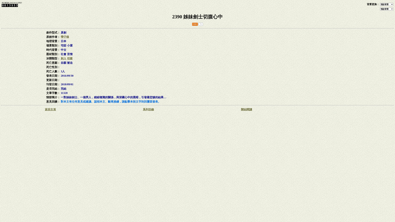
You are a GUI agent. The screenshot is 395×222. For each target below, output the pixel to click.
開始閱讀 (246, 109)
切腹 (70, 58)
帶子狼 (65, 36)
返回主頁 (50, 109)
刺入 (63, 58)
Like (195, 24)
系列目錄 (148, 109)
